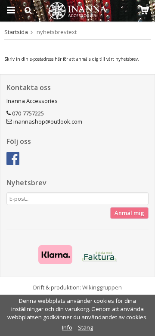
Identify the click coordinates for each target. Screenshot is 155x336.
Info (67, 327)
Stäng (85, 327)
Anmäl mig (129, 213)
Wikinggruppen (102, 287)
